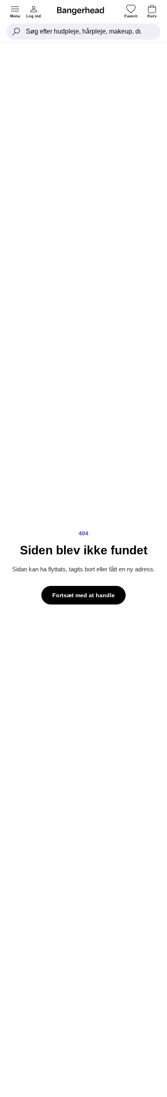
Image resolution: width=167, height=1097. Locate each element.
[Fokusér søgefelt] (16, 31)
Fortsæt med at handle (83, 595)
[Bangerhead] (84, 11)
